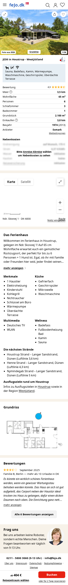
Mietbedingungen (57, 133)
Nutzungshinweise (53, 563)
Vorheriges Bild (5, 34)
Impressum (21, 563)
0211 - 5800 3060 (24, 558)
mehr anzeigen (12, 505)
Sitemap (34, 567)
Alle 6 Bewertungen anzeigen (34, 514)
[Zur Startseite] (19, 4)
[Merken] (63, 14)
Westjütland (27, 391)
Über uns (9, 563)
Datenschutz (35, 563)
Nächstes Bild (63, 34)
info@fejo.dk (53, 558)
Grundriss (34, 51)
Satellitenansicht (34, 196)
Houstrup (44, 387)
